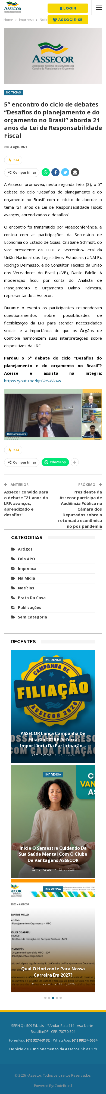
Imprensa (27, 568)
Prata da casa (32, 597)
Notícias (13, 92)
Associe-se (70, 19)
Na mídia (26, 578)
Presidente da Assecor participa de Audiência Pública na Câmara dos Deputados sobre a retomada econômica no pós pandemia (80, 509)
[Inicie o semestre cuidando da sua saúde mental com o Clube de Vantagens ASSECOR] (53, 821)
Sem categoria (32, 617)
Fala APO (26, 558)
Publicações (29, 607)
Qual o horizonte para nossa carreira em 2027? (53, 972)
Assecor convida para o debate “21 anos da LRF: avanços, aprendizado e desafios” (26, 503)
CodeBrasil (63, 1085)
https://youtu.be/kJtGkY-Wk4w (32, 380)
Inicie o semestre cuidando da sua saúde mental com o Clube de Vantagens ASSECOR (53, 854)
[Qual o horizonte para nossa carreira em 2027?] (53, 935)
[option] (53, 822)
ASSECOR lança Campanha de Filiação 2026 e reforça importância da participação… (53, 739)
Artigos (25, 549)
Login (69, 8)
